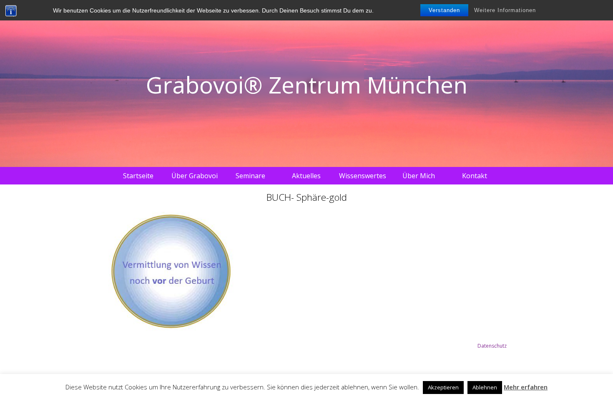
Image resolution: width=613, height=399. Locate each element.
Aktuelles (306, 175)
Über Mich (418, 175)
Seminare (250, 175)
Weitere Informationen (505, 10)
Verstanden (444, 10)
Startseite (138, 175)
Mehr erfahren (526, 387)
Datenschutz (492, 345)
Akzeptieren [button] (443, 387)
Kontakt (474, 175)
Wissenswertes (362, 175)
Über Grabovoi (194, 175)
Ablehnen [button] (484, 387)
